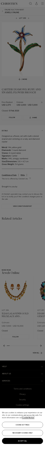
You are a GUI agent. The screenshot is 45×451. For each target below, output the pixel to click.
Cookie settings (23, 425)
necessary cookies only (22, 433)
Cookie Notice (28, 417)
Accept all (22, 441)
